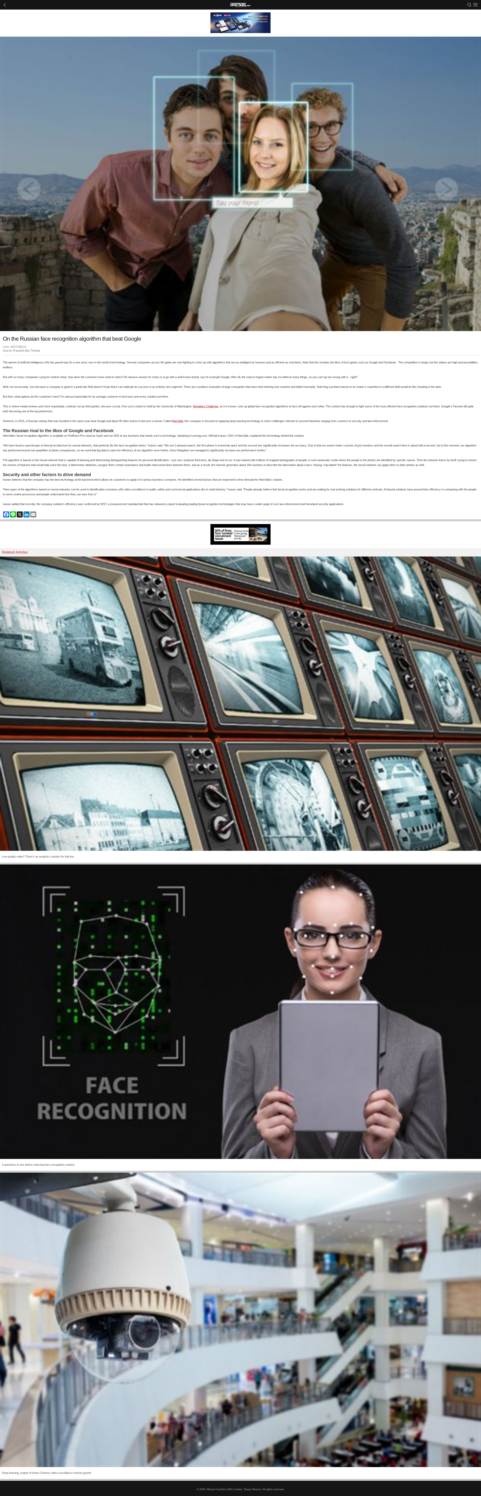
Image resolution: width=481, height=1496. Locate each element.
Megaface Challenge (205, 406)
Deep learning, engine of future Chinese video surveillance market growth (46, 1472)
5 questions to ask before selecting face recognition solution (38, 1164)
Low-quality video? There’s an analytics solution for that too (38, 856)
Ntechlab (177, 421)
